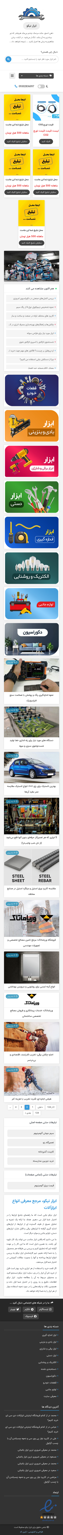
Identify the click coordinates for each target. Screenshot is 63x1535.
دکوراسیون (51, 1376)
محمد (53, 1415)
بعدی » (28, 1113)
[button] (9, 265)
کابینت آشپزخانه (46, 1152)
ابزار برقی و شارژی (48, 1349)
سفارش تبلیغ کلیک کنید (17, 141)
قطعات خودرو (49, 1383)
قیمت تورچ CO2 (45, 125)
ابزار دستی (51, 1355)
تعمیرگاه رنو (48, 1143)
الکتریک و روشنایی (47, 1362)
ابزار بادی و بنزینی (48, 1342)
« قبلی (40, 1107)
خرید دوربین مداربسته (43, 1161)
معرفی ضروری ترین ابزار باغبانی (32, 1450)
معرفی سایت (50, 1396)
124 (37, 1113)
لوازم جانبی (51, 1389)
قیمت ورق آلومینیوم (44, 1186)
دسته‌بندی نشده (48, 1369)
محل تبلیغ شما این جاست (17, 125)
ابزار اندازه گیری (49, 1335)
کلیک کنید (46, 141)
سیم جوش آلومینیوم (44, 1133)
